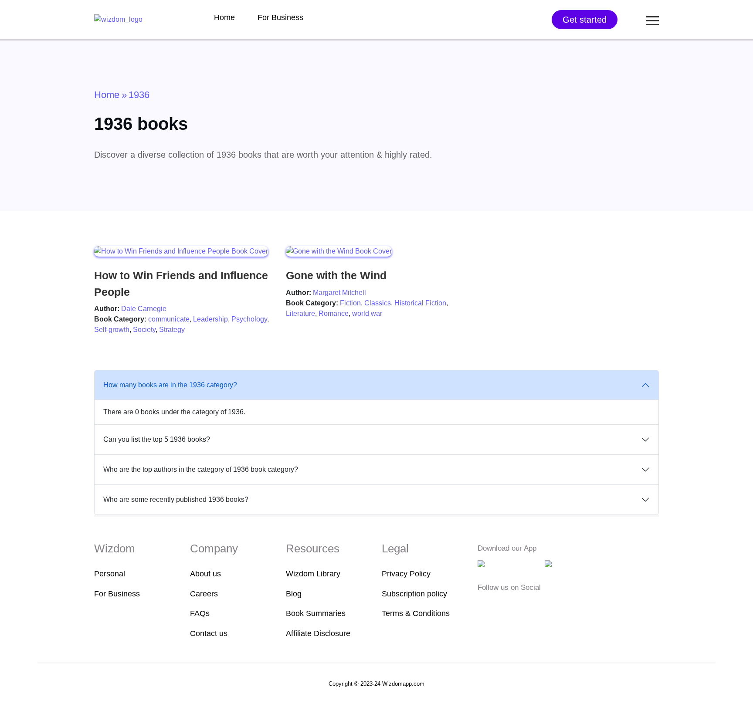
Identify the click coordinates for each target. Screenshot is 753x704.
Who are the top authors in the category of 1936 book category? (200, 469)
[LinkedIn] (523, 605)
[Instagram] (510, 605)
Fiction (350, 303)
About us (205, 573)
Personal (109, 573)
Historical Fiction (420, 303)
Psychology (249, 319)
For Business (280, 17)
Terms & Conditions (416, 613)
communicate (169, 319)
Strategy (172, 329)
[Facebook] (483, 605)
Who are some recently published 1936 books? (175, 499)
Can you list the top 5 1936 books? (156, 439)
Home (224, 17)
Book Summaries (316, 613)
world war (367, 313)
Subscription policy (414, 593)
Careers (204, 593)
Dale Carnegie (143, 308)
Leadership (210, 319)
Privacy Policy (406, 573)
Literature (300, 313)
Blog (294, 593)
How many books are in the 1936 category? (170, 385)
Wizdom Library (313, 573)
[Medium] (496, 605)
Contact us (208, 633)
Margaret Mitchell (339, 292)
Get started (585, 19)
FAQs (200, 613)
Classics (377, 303)
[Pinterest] (536, 605)
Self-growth (111, 329)
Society (144, 329)
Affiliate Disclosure (318, 633)
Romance (334, 313)
